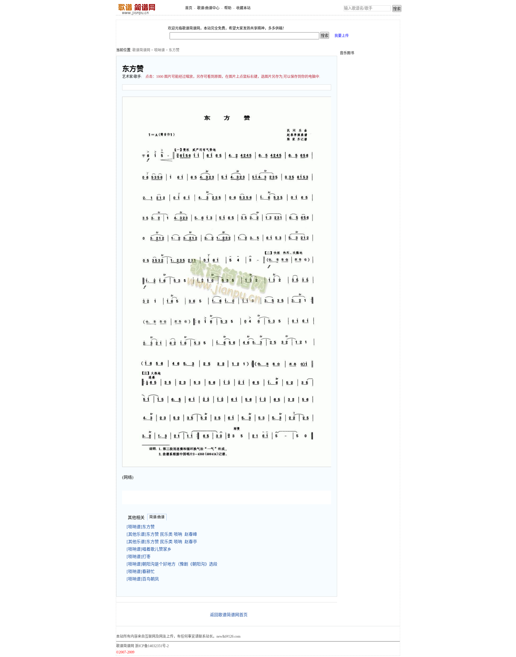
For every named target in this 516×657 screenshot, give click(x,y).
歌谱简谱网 (141, 50)
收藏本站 (243, 8)
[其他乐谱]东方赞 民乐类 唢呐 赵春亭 (162, 541)
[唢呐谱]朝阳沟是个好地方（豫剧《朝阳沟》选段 (173, 564)
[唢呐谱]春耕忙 (142, 571)
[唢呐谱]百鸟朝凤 (144, 579)
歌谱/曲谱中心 (208, 8)
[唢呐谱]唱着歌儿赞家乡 (150, 549)
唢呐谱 (159, 50)
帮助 (227, 8)
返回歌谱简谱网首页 (229, 615)
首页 (188, 8)
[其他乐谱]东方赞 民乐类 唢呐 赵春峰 (162, 534)
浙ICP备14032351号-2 (152, 646)
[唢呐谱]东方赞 (142, 527)
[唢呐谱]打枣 (140, 556)
